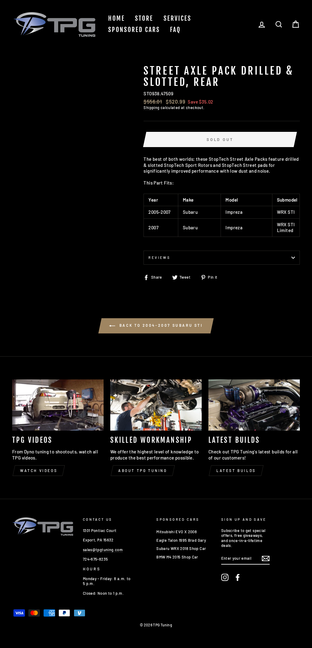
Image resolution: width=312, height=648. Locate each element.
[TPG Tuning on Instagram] (225, 577)
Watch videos (38, 470)
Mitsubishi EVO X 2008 (176, 531)
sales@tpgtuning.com (103, 549)
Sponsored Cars (134, 29)
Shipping (151, 107)
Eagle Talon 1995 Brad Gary (181, 540)
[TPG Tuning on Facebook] (237, 577)
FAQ (175, 29)
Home (116, 18)
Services (177, 18)
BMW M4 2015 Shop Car (177, 557)
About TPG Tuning (142, 470)
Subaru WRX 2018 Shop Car (181, 548)
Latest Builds (236, 470)
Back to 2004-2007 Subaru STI (160, 325)
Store (144, 18)
